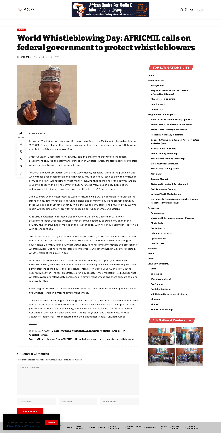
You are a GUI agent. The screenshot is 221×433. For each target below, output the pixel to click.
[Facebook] (24, 9)
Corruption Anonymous (85, 331)
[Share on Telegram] (21, 165)
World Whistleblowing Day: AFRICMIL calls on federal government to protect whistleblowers (82, 339)
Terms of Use (33, 426)
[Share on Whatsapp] (21, 158)
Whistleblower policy (112, 331)
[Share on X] (21, 151)
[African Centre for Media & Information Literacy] (111, 9)
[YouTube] (32, 9)
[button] (51, 422)
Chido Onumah (62, 331)
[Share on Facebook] (21, 144)
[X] (28, 9)
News (21, 30)
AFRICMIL (25, 57)
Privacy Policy (14, 426)
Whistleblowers (38, 335)
